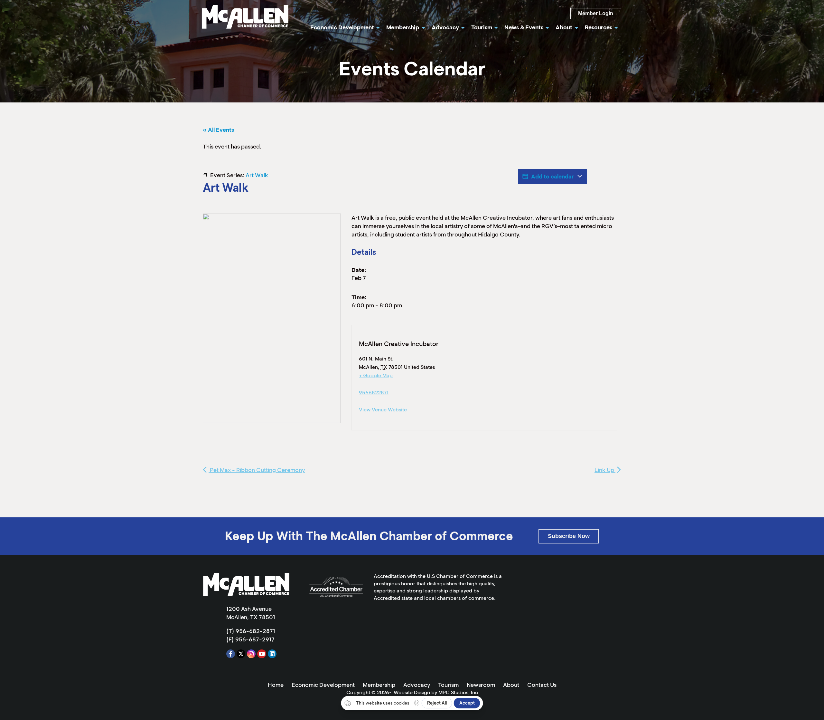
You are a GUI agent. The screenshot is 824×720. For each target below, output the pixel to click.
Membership (379, 684)
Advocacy (416, 684)
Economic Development (323, 684)
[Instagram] (251, 653)
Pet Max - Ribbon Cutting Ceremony (257, 470)
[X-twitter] (241, 653)
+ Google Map (376, 375)
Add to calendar (552, 176)
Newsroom (481, 684)
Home (276, 684)
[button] (568, 536)
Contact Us (542, 684)
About (511, 684)
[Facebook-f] (230, 653)
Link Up (605, 470)
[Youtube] (261, 653)
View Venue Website (383, 410)
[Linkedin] (272, 653)
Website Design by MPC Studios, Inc (436, 692)
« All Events (218, 129)
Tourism (448, 684)
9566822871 (374, 392)
